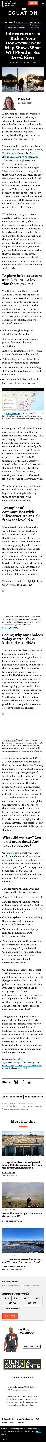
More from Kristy (33, 1097)
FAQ (37, 1419)
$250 (37, 1298)
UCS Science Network (12, 1221)
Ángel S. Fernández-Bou (13, 1267)
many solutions (25, 984)
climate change (13, 1063)
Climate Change (17, 1059)
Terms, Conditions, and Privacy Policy (20, 1405)
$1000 (12, 1303)
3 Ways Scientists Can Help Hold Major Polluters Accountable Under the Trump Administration (23, 1165)
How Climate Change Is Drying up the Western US (22, 1215)
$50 (16, 1298)
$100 (26, 1298)
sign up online (21, 1390)
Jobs (12, 1423)
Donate (33, 3)
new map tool (11, 113)
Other (32, 1303)
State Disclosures (25, 1419)
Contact (20, 1423)
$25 (7, 1298)
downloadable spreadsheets (17, 874)
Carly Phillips (8, 1172)
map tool (17, 214)
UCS (21, 1286)
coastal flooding (27, 1063)
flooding (18, 1065)
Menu (42, 3)
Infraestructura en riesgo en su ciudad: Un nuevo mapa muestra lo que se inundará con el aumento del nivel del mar (23, 25)
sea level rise (23, 1068)
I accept (5, 1439)
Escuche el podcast (22, 1377)
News (4, 1423)
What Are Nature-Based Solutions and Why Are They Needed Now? (22, 1260)
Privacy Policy (8, 1419)
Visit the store (32, 1347)
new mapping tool (13, 413)
